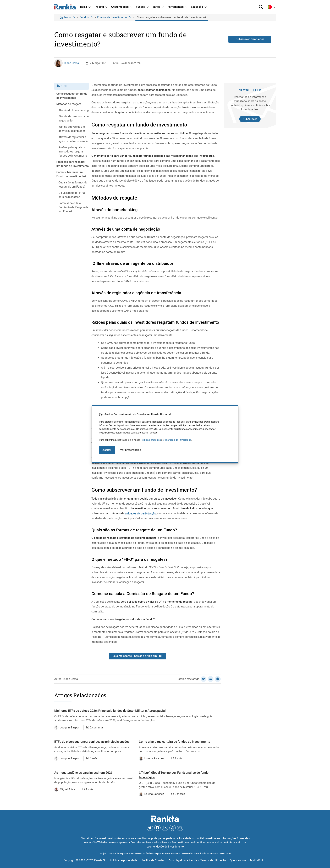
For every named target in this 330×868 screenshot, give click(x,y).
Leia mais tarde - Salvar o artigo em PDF (137, 656)
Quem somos (238, 860)
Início (67, 17)
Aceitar (106, 450)
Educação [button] (197, 6)
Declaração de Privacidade (177, 439)
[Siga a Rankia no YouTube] (172, 828)
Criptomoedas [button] (120, 6)
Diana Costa (71, 63)
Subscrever (250, 119)
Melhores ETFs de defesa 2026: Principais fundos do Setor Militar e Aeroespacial (110, 710)
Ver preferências (130, 450)
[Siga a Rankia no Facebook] (157, 828)
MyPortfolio (257, 860)
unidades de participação (140, 513)
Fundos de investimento (112, 17)
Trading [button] (99, 6)
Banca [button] (156, 6)
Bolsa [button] (83, 6)
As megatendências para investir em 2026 (83, 772)
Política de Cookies (151, 439)
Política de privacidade (123, 860)
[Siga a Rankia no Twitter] (150, 828)
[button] (261, 7)
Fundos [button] (140, 6)
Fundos (84, 17)
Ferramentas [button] (176, 6)
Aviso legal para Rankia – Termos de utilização (197, 860)
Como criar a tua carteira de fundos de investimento (174, 741)
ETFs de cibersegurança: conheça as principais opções (91, 741)
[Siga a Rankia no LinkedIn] (165, 828)
